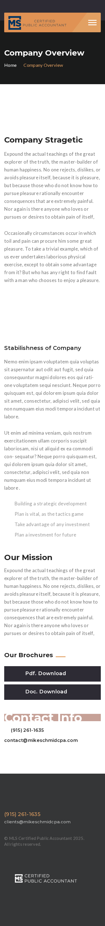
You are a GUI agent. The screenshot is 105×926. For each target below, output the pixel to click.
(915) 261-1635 (27, 730)
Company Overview (43, 65)
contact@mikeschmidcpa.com (41, 740)
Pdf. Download (45, 673)
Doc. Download (46, 692)
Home (10, 65)
